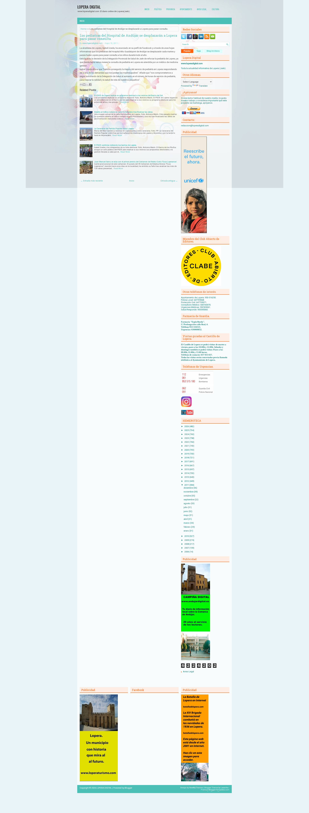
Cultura (215, 9)
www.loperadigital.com (92, 43)
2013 (186, 477)
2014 (186, 473)
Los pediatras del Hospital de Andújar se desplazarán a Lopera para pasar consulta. (128, 37)
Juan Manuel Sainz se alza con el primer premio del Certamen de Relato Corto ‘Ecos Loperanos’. (135, 162)
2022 (186, 442)
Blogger (128, 788)
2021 (186, 446)
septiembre (189, 499)
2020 (186, 450)
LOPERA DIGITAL (89, 7)
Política (157, 9)
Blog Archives (213, 51)
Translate (203, 86)
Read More (124, 102)
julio (186, 507)
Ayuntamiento (186, 9)
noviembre (189, 491)
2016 (186, 465)
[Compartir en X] (87, 84)
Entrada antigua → (169, 181)
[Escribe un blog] (84, 84)
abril (186, 519)
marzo (187, 523)
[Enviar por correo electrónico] (81, 84)
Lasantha (224, 788)
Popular (187, 51)
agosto (187, 503)
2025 (186, 430)
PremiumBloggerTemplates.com (215, 790)
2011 (186, 485)
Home (83, 29)
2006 (186, 551)
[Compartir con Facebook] (90, 84)
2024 (186, 434)
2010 (186, 536)
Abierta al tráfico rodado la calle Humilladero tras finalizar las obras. (123, 112)
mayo (186, 515)
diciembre (188, 488)
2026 (186, 426)
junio (186, 511)
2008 (186, 544)
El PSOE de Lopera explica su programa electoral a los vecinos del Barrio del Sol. (128, 95)
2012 (186, 481)
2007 (186, 548)
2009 (186, 540)
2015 (186, 469)
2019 (186, 454)
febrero (187, 527)
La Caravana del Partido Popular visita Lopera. (114, 128)
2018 (186, 457)
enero (186, 531)
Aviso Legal (188, 671)
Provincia (170, 9)
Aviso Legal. (202, 9)
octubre (187, 495)
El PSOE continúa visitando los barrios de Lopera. (115, 145)
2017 (186, 461)
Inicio (147, 9)
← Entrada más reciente (92, 181)
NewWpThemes (196, 788)
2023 (186, 438)
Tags (199, 51)
